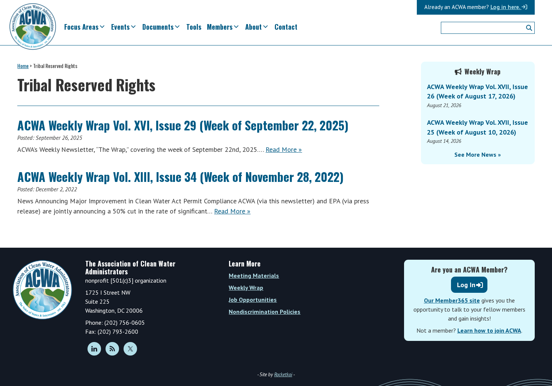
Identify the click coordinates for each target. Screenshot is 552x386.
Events (120, 27)
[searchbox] (487, 27)
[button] (529, 27)
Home (23, 66)
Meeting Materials (254, 275)
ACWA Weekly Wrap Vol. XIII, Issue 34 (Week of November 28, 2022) (180, 176)
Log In (466, 284)
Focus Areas (81, 27)
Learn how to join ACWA (489, 330)
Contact (285, 27)
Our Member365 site (452, 300)
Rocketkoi (283, 374)
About (253, 27)
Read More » (283, 149)
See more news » (477, 154)
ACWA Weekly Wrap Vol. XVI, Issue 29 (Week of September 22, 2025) (182, 125)
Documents (157, 27)
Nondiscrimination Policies (264, 311)
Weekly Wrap (246, 287)
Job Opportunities (253, 299)
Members (219, 27)
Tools (193, 27)
